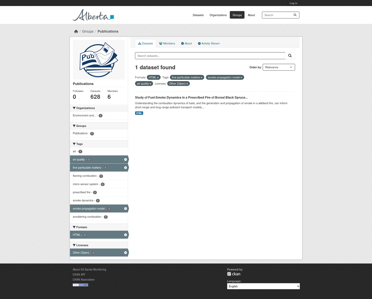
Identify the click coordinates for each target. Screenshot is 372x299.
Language (233, 281)
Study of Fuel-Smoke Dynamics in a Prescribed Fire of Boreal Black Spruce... (191, 97)
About (251, 15)
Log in (293, 3)
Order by (255, 67)
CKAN (233, 274)
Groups (237, 15)
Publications (108, 31)
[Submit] (295, 15)
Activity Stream (210, 43)
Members (169, 43)
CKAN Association (84, 279)
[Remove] (158, 77)
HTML (139, 113)
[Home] (76, 31)
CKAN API (79, 274)
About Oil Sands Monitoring (89, 269)
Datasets (198, 15)
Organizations (218, 15)
